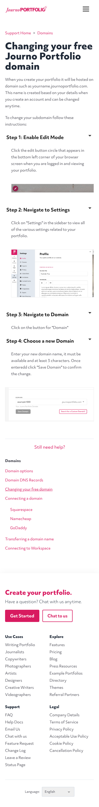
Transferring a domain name (29, 539)
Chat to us (57, 616)
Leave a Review (18, 757)
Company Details (64, 715)
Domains (13, 460)
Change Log (15, 750)
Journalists (14, 651)
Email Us (12, 729)
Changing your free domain (29, 489)
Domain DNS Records (24, 480)
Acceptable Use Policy (69, 736)
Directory (58, 680)
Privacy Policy (62, 729)
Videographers (18, 694)
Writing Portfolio (20, 644)
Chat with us (16, 736)
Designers (13, 680)
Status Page (15, 764)
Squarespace (21, 509)
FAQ (9, 715)
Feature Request (19, 743)
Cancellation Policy (66, 750)
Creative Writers (19, 687)
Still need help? (49, 447)
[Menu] (89, 5)
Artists (10, 673)
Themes (56, 687)
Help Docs (14, 722)
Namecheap (20, 518)
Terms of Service (64, 722)
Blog (53, 659)
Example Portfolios (66, 673)
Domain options (19, 471)
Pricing (56, 651)
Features (57, 644)
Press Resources (63, 666)
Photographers (18, 666)
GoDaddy (18, 527)
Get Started (22, 616)
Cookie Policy (61, 743)
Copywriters (15, 659)
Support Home (18, 33)
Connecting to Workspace (28, 548)
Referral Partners (64, 694)
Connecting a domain (23, 498)
